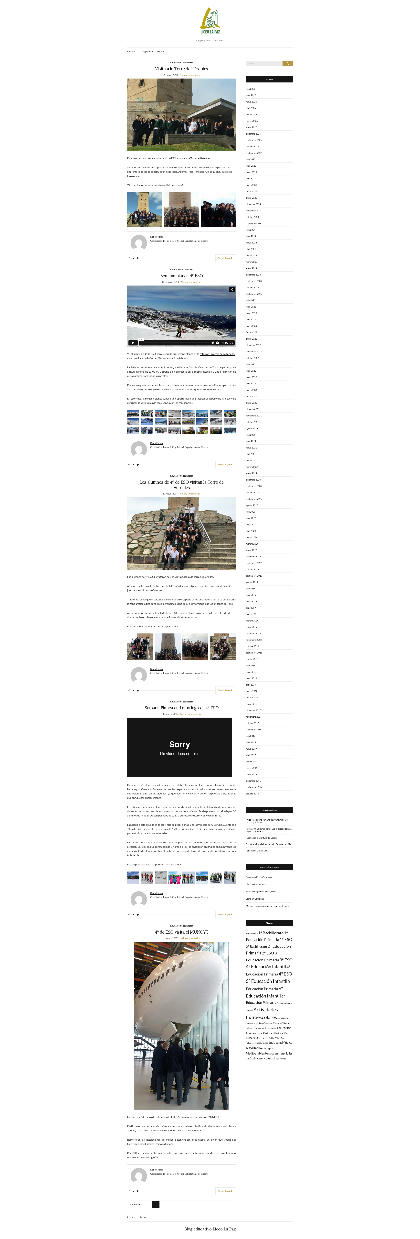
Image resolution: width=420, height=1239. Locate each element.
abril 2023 (251, 319)
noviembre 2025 (254, 140)
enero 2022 (251, 403)
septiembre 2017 (254, 729)
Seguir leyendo (225, 258)
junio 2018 (251, 672)
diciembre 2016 (253, 781)
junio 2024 (251, 236)
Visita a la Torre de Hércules (181, 68)
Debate (249, 1028)
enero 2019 (251, 627)
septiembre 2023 (254, 294)
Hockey (258, 1043)
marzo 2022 (252, 390)
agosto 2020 (252, 505)
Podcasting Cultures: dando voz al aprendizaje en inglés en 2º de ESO (269, 830)
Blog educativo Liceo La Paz (210, 1229)
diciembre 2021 (253, 409)
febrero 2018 (252, 697)
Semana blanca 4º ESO (181, 275)
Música (287, 1042)
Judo (272, 1042)
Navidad (252, 1048)
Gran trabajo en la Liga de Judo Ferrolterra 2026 (269, 844)
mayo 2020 (251, 524)
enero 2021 (251, 473)
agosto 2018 (252, 659)
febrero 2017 (252, 768)
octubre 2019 (252, 569)
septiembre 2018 (254, 652)
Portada (131, 51)
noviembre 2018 (254, 640)
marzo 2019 (252, 614)
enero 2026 (251, 127)
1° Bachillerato (252, 933)
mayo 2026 (251, 101)
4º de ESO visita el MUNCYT (181, 932)
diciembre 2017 (253, 710)
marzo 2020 (252, 537)
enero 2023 (251, 338)
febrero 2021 (252, 467)
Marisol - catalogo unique (258, 906)
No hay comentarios (190, 74)
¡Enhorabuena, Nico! (266, 891)
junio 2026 (251, 95)
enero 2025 (251, 197)
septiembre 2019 (254, 575)
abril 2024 (251, 249)
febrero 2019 (252, 620)
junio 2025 (251, 165)
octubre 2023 (252, 287)
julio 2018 (250, 665)
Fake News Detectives (256, 850)
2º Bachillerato (256, 946)
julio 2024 (250, 230)
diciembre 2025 (253, 133)
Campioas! (267, 877)
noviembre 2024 (254, 210)
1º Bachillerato (271, 932)
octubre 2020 (252, 492)
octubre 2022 (252, 358)
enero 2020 (251, 550)
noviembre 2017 (254, 716)
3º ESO (286, 959)
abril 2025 (251, 178)
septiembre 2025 (254, 153)
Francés (264, 1038)
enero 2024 (251, 268)
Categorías (145, 51)
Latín (279, 1042)
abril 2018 (251, 684)
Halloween (250, 1043)
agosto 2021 (252, 428)
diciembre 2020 (253, 479)
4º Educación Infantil (266, 966)
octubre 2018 (252, 646)
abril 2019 (251, 608)
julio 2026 (250, 89)
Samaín (271, 1054)
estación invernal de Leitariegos (217, 353)
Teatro (260, 1059)
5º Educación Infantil (266, 981)
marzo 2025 (252, 185)
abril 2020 (251, 531)
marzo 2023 (252, 326)
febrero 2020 (252, 543)
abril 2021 (251, 454)
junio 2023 (251, 306)
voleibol (269, 1058)
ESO (258, 1037)
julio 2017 (250, 736)
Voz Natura (281, 1058)
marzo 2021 (252, 460)
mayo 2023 (251, 313)
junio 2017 (251, 742)
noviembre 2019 (254, 563)
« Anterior (135, 1204)
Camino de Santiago (254, 1023)
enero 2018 (251, 704)
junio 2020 (251, 518)
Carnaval (268, 1023)
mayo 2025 (251, 172)
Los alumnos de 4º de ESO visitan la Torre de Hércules (181, 484)
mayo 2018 (251, 678)
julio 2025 (250, 159)
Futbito (271, 1038)
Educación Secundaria (181, 62)
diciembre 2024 (253, 204)
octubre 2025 (252, 146)
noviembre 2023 (254, 281)
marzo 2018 (252, 691)
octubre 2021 (252, 422)
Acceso (160, 51)
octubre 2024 (252, 217)
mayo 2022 (251, 377)
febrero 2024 (252, 262)
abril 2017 (251, 755)
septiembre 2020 (254, 499)
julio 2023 (250, 300)
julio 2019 (250, 588)
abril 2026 (251, 108)
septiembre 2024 (254, 223)
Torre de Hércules (200, 158)
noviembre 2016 (254, 787)
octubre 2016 (252, 793)
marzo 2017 (252, 761)
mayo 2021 (251, 447)
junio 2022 (251, 370)
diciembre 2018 (253, 633)
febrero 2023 (252, 332)
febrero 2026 (252, 121)
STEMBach (280, 1053)
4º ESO (285, 973)
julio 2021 (250, 435)
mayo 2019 (251, 601)
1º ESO (286, 939)
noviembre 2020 (254, 486)
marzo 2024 (252, 255)
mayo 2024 (251, 242)
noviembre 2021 (254, 415)
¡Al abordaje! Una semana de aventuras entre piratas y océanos (267, 821)
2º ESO (268, 953)
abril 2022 (251, 383)
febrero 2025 (252, 191)
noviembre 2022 (254, 351)
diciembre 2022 (253, 345)
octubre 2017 (252, 723)
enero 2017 (251, 774)
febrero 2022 (252, 396)
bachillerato (282, 1018)
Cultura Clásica (281, 1023)
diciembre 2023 (253, 274)
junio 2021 (251, 441)
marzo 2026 (252, 114)
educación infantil (265, 1033)
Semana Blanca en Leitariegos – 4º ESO (182, 708)
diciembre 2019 (253, 556)
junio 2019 (251, 595)
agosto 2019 (252, 582)
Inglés (265, 1043)
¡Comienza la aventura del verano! (262, 838)
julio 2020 (250, 511)
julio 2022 (250, 364)
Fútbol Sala (279, 1038)
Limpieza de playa (281, 906)
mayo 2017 (251, 748)
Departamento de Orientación (264, 1028)
